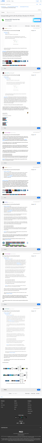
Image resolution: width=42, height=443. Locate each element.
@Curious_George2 (6, 171)
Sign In (40, 4)
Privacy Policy (30, 409)
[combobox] (24, 12)
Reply (38, 68)
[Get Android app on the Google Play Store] (24, 418)
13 (34, 134)
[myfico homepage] (2, 1)
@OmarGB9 (5, 32)
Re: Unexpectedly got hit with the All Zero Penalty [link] (9, 7)
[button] (40, 27)
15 (34, 204)
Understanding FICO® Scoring (24, 6)
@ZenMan (5, 76)
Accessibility (29, 413)
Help (37, 4)
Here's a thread (9, 176)
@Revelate (5, 139)
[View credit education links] (40, 427)
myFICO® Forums (8, 4)
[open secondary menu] (41, 1)
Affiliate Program (30, 411)
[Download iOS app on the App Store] (17, 418)
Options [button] (40, 9)
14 (34, 169)
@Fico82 (6, 33)
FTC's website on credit (31, 440)
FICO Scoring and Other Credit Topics (13, 6)
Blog (15, 409)
